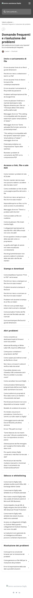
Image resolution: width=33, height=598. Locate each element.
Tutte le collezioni (7, 22)
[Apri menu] (29, 3)
